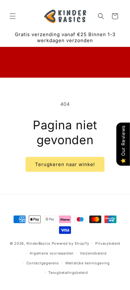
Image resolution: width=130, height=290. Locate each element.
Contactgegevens (43, 263)
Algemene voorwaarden (52, 253)
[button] (13, 16)
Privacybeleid (107, 243)
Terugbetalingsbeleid (68, 272)
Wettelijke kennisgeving (87, 263)
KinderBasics (38, 243)
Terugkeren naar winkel (65, 164)
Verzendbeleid (93, 253)
